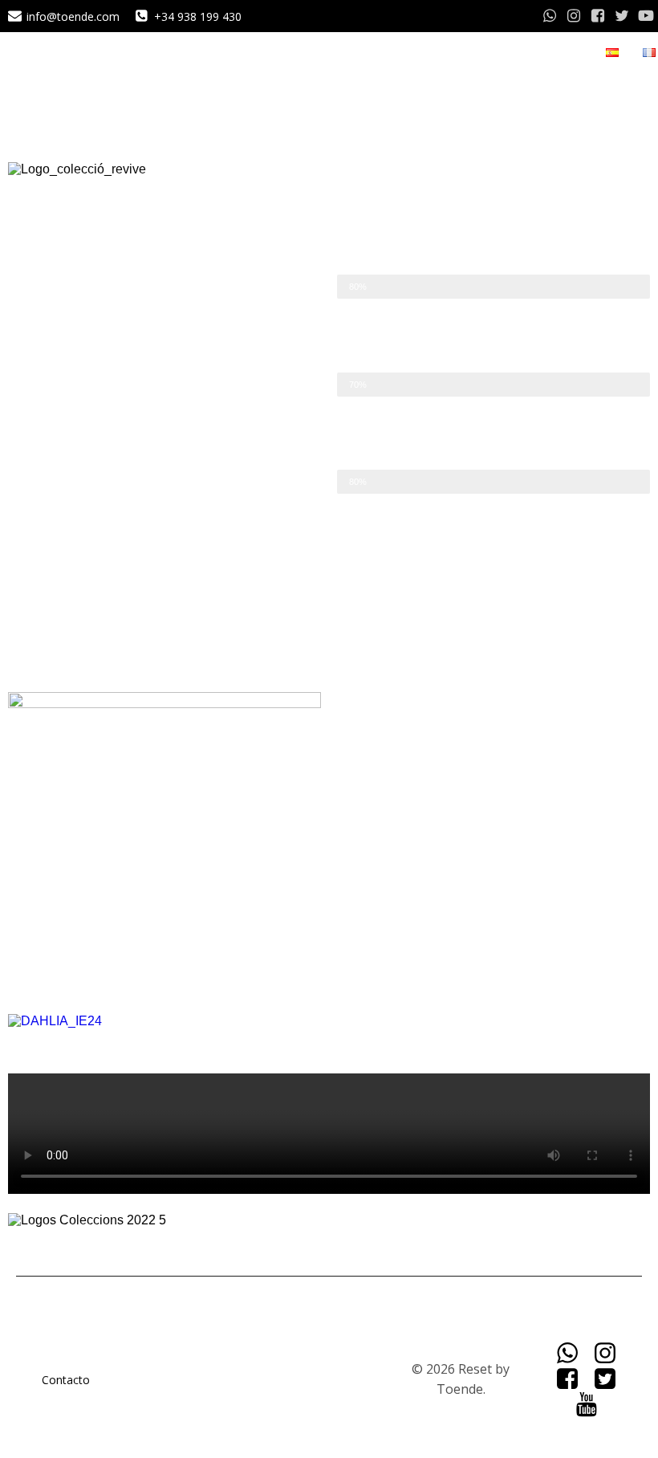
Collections (553, 52)
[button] (329, 1035)
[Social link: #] (550, 16)
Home (485, 52)
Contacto (66, 1379)
